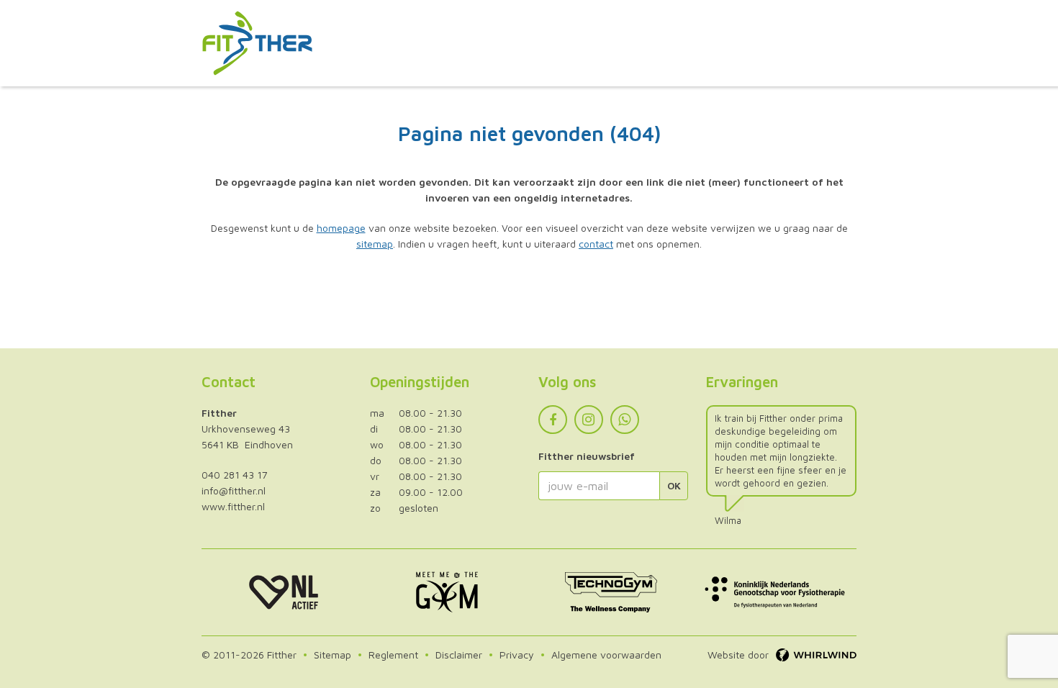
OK (674, 485)
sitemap (374, 243)
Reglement (393, 654)
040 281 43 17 (235, 475)
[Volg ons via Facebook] (552, 419)
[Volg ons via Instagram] (588, 419)
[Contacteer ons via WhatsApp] (624, 419)
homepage (341, 228)
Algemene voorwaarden (606, 654)
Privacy (516, 654)
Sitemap (332, 654)
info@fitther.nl (234, 490)
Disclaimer (458, 654)
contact (596, 243)
